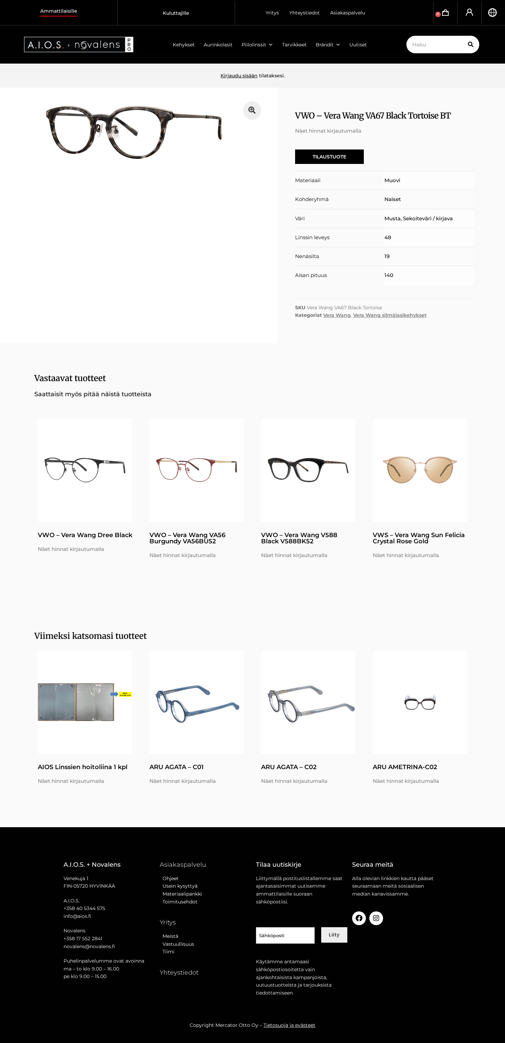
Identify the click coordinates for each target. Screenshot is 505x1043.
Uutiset (358, 45)
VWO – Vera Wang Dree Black (85, 535)
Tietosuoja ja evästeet (289, 1025)
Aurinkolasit (218, 45)
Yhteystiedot (304, 13)
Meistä (169, 936)
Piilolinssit (254, 45)
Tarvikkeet (294, 45)
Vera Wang (337, 315)
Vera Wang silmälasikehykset (390, 315)
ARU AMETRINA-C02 (405, 767)
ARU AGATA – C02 (288, 767)
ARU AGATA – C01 (176, 767)
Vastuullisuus (177, 944)
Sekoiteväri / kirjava (428, 218)
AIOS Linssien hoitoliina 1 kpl (82, 767)
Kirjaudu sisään (239, 76)
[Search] (470, 44)
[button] (252, 110)
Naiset (392, 199)
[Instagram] (376, 918)
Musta (392, 218)
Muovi (392, 180)
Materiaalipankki (181, 894)
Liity (334, 934)
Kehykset (184, 45)
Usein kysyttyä (179, 886)
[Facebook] (359, 918)
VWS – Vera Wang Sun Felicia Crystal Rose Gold (419, 538)
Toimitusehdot (179, 902)
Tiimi (168, 951)
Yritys (272, 13)
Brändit (325, 45)
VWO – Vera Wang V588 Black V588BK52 (299, 538)
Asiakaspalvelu (347, 13)
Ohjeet (169, 878)
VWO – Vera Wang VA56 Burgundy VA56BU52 (187, 538)
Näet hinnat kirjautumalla (328, 130)
